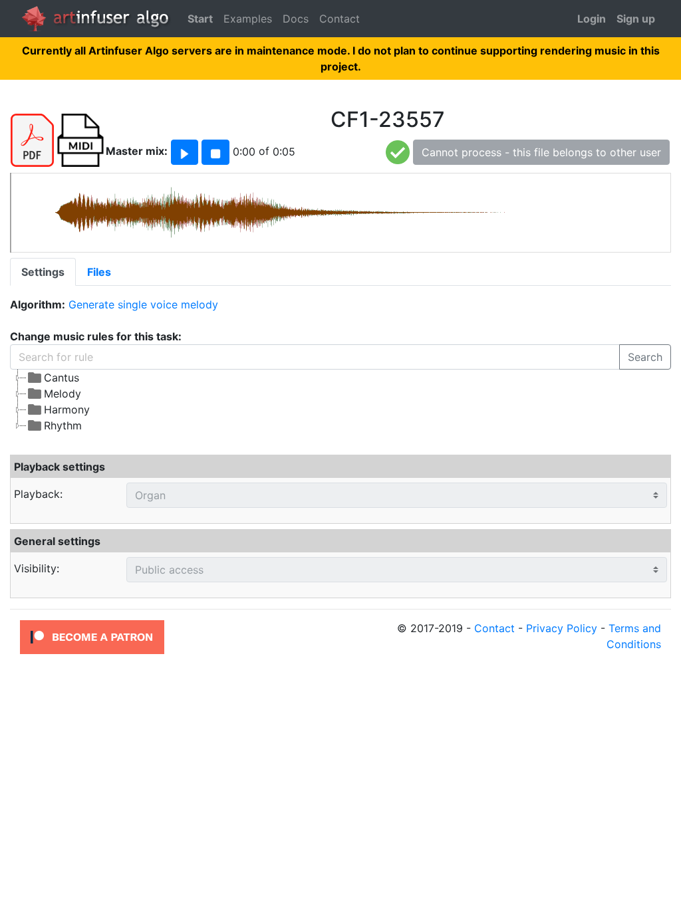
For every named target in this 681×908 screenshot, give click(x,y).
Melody (62, 393)
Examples (247, 18)
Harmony (67, 409)
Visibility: (36, 568)
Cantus (61, 377)
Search (645, 357)
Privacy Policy (561, 628)
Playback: (38, 494)
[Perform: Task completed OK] (398, 151)
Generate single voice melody (143, 304)
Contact (339, 18)
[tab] (43, 272)
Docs (296, 18)
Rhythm (63, 425)
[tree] (340, 401)
